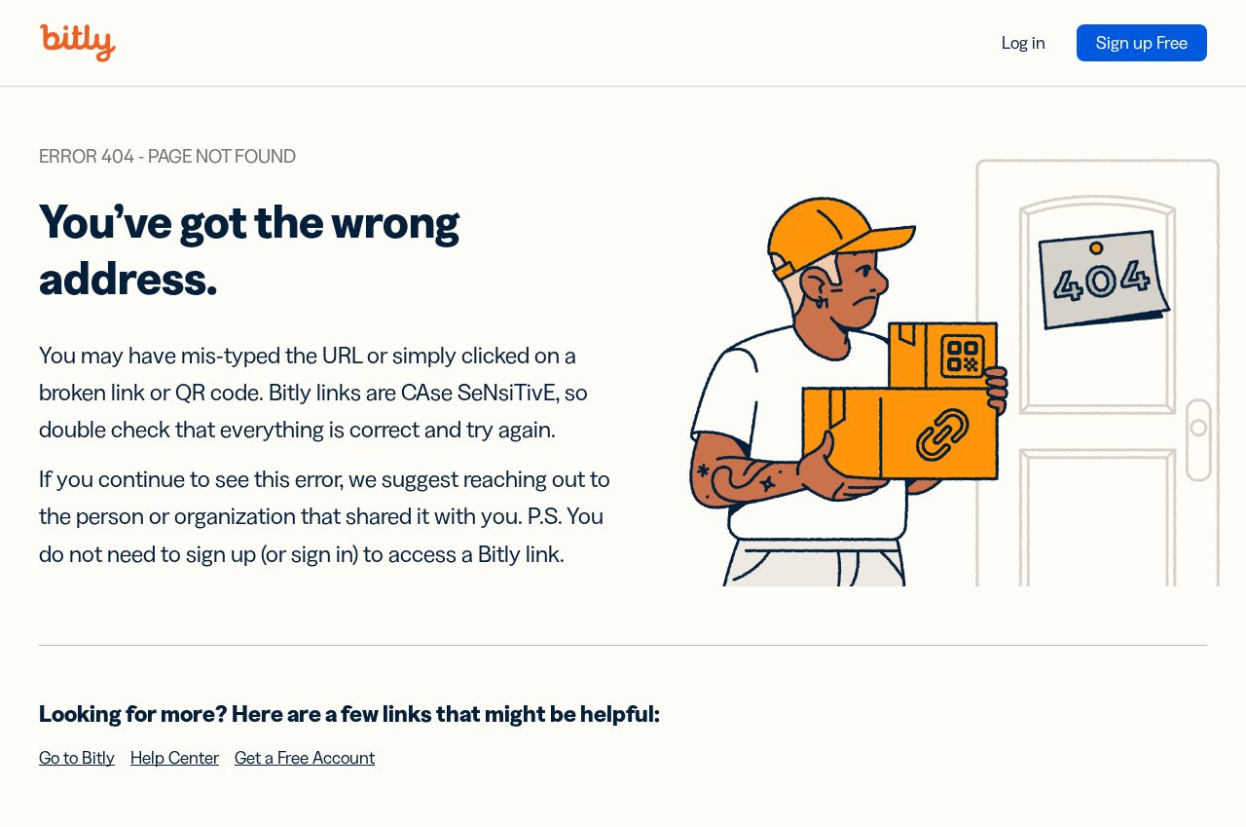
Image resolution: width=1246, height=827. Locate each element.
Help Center (174, 758)
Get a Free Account (305, 758)
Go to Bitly (77, 758)
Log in (1023, 43)
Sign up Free (1142, 43)
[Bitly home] (78, 42)
